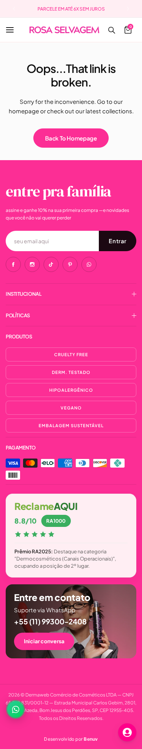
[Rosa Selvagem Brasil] (64, 29)
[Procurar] (111, 30)
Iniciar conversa (44, 641)
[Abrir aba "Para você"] (127, 732)
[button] (14, 8)
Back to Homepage (71, 138)
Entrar (117, 240)
